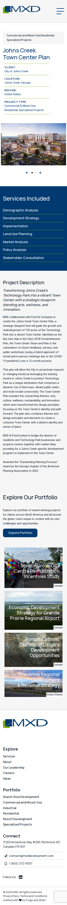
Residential (11, 813)
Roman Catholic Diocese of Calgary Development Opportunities (39, 647)
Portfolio (11, 790)
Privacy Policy (11, 896)
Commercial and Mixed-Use (22, 802)
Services (9, 756)
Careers (9, 773)
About (7, 762)
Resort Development (17, 819)
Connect (11, 836)
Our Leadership (13, 767)
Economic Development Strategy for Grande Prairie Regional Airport (34, 612)
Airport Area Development (21, 797)
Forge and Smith (36, 900)
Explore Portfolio (20, 533)
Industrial (9, 808)
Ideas (7, 778)
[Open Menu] (60, 11)
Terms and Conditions (33, 896)
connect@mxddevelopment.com (31, 856)
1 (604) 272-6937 (20, 863)
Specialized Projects (17, 824)
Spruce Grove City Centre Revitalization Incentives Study (37, 570)
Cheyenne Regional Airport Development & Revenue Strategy (37, 679)
